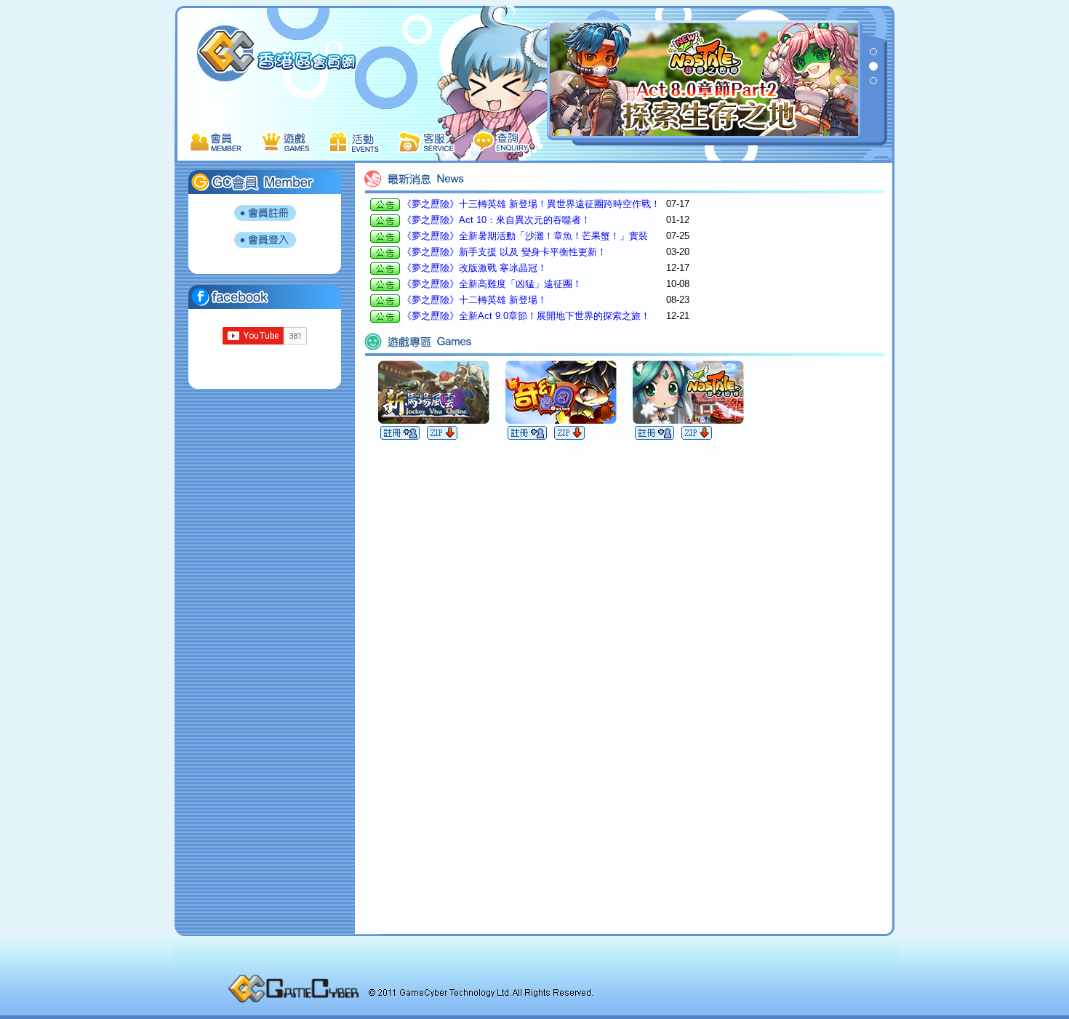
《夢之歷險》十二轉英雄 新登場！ (474, 299)
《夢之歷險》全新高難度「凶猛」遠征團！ (492, 283)
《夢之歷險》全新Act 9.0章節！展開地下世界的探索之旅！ (526, 315)
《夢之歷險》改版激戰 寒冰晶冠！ (474, 267)
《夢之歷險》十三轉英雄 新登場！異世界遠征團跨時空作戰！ (531, 203)
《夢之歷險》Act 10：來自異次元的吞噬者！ (496, 219)
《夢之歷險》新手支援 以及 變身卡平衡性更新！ (504, 251)
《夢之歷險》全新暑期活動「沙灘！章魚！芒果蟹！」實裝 (525, 235)
